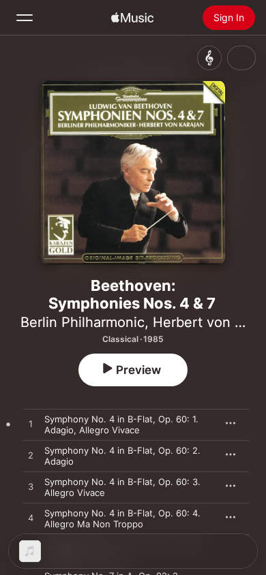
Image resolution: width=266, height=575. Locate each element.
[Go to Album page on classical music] (209, 58)
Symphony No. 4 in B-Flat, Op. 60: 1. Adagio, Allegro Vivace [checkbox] (121, 424)
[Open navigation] (25, 18)
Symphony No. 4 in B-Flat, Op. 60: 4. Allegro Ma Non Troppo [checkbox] (122, 518)
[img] (132, 18)
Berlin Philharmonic (82, 322)
